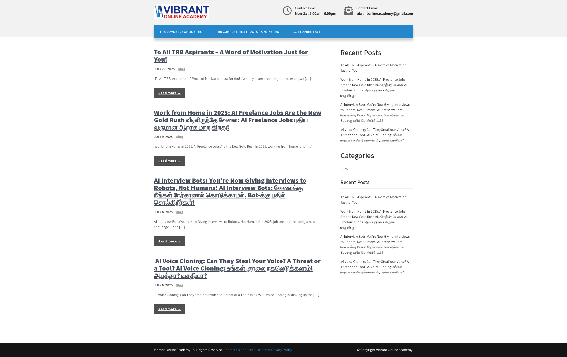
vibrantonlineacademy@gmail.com (384, 13)
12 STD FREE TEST (306, 31)
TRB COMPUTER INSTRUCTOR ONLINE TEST (248, 31)
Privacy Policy (281, 349)
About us (247, 349)
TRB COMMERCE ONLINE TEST (181, 31)
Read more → (169, 92)
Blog (181, 69)
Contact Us (231, 349)
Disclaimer (262, 349)
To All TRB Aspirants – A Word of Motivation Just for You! (231, 55)
